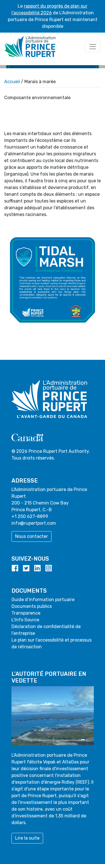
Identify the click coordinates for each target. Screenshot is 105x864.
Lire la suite (27, 838)
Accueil (12, 81)
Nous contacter (31, 536)
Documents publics (31, 606)
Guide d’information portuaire (42, 599)
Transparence (25, 613)
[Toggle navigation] (93, 46)
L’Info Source (25, 619)
